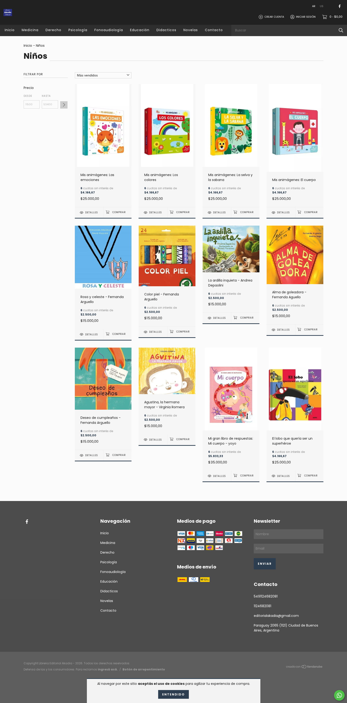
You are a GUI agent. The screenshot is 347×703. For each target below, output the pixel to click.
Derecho (53, 30)
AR (313, 6)
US (321, 6)
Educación (139, 30)
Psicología (77, 30)
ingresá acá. (108, 669)
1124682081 (262, 606)
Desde (28, 96)
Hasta (46, 96)
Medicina (30, 30)
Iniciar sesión (306, 17)
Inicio (10, 30)
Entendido (173, 694)
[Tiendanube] (304, 667)
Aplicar (64, 105)
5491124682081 (266, 596)
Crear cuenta (274, 17)
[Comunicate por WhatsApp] (339, 695)
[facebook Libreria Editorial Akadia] (340, 6)
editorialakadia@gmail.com (276, 615)
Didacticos (166, 30)
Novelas (190, 30)
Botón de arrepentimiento (144, 669)
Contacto (214, 30)
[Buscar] (341, 30)
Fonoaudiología (108, 30)
